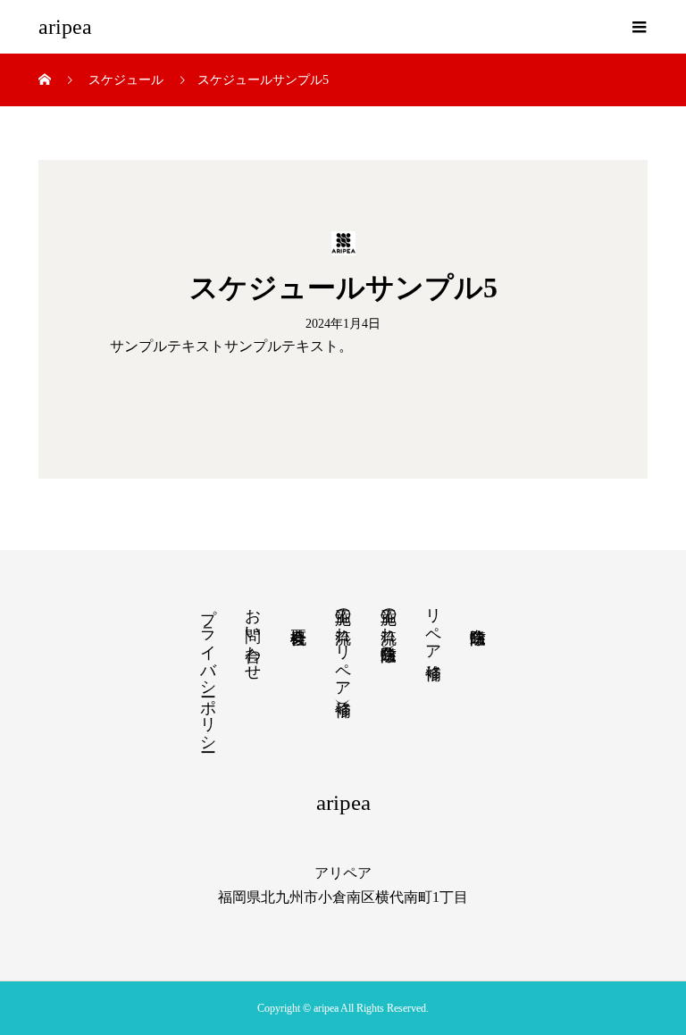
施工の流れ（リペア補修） (343, 643)
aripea (65, 26)
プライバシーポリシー (208, 670)
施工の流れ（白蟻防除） (388, 615)
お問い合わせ (253, 634)
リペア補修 (433, 625)
